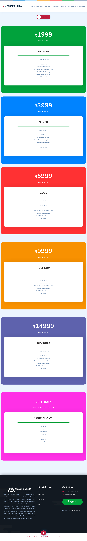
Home (33, 6)
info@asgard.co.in (70, 495)
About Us (63, 6)
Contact (82, 6)
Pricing (56, 6)
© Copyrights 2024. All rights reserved (43, 537)
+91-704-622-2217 (71, 492)
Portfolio (47, 6)
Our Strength (73, 6)
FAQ (39, 504)
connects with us (73, 502)
